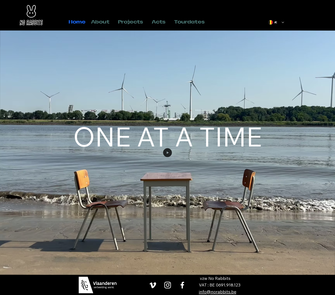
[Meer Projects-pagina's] (145, 22)
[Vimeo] (153, 285)
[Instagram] (167, 285)
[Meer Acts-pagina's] (168, 22)
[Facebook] (182, 285)
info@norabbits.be (217, 291)
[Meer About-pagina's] (112, 22)
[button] (328, 270)
